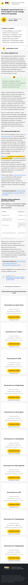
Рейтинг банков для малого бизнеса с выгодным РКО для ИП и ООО (13, 192)
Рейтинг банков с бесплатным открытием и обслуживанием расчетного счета (13, 263)
